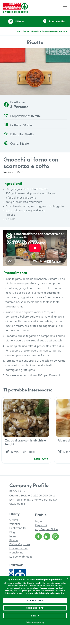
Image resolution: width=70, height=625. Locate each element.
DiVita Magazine (19, 544)
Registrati (41, 525)
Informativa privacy (35, 622)
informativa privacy (14, 593)
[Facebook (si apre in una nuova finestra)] (38, 536)
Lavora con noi (18, 548)
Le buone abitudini (20, 556)
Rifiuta (35, 615)
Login (38, 521)
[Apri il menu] (64, 8)
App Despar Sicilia (46, 529)
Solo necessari (35, 607)
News (12, 536)
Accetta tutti (35, 600)
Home (17, 31)
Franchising (16, 552)
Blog (12, 532)
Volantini (14, 523)
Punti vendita (17, 528)
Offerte (13, 519)
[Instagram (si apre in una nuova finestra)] (55, 536)
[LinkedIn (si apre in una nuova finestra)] (46, 536)
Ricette (26, 31)
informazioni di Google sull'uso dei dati (46, 593)
